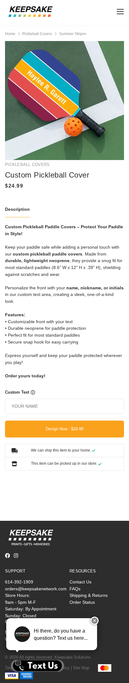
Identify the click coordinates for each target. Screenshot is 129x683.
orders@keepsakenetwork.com (36, 588)
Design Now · (58, 429)
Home (10, 34)
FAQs (75, 588)
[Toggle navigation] (119, 11)
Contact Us (80, 581)
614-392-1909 (19, 581)
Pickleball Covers (37, 34)
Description (17, 209)
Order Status (82, 602)
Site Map (81, 667)
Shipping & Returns (89, 595)
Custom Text (17, 392)
